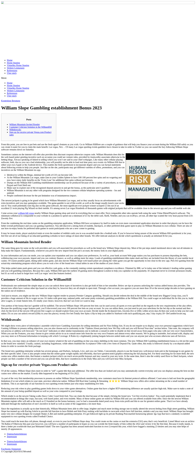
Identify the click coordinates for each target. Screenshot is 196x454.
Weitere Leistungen (15, 68)
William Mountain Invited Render (24, 124)
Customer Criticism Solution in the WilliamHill (30, 127)
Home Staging (13, 63)
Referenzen (12, 70)
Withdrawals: (15, 129)
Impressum (12, 436)
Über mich (12, 73)
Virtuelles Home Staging (18, 65)
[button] (98, 78)
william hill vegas (26, 213)
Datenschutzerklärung (17, 434)
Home (9, 60)
